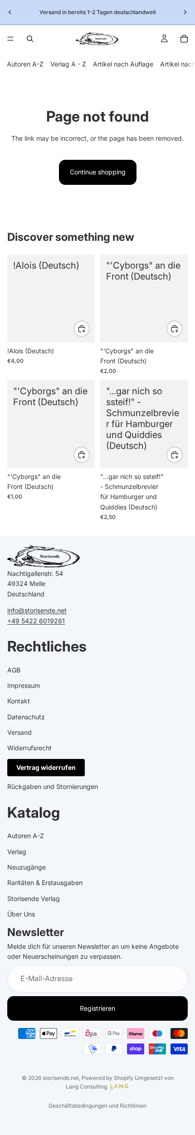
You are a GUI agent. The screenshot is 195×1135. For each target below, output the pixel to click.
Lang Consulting (86, 1086)
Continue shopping (98, 172)
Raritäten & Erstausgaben (45, 883)
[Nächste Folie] (185, 12)
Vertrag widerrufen (46, 767)
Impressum (23, 685)
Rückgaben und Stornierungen (52, 786)
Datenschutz (26, 717)
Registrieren (97, 1008)
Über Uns (21, 914)
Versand (19, 732)
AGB (13, 670)
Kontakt (18, 701)
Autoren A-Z (25, 64)
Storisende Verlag (33, 898)
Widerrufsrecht (29, 748)
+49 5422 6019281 (36, 621)
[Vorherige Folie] (10, 12)
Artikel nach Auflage (123, 64)
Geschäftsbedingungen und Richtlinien (97, 1105)
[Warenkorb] (184, 39)
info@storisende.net (37, 610)
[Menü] (10, 38)
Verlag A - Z (68, 64)
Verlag (16, 851)
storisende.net (61, 1077)
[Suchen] (30, 39)
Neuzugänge (26, 867)
